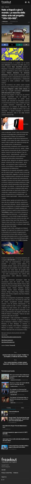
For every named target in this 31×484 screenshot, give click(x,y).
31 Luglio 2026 (21, 394)
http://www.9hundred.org (8, 342)
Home (3, 7)
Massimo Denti (14, 394)
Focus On (7, 7)
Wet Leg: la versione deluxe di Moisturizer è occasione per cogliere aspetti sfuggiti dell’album (19, 376)
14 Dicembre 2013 (14, 21)
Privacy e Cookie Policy (7, 472)
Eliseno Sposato (14, 386)
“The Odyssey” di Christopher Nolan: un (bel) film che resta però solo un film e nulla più (19, 399)
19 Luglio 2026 (20, 402)
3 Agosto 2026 (22, 386)
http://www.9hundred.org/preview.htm (11, 337)
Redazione (5, 21)
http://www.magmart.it (7, 340)
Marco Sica (13, 402)
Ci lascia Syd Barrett (14, 411)
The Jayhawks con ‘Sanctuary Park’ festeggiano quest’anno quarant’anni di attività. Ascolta (19, 391)
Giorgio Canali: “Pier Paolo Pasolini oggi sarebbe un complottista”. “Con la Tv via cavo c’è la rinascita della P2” (19, 419)
